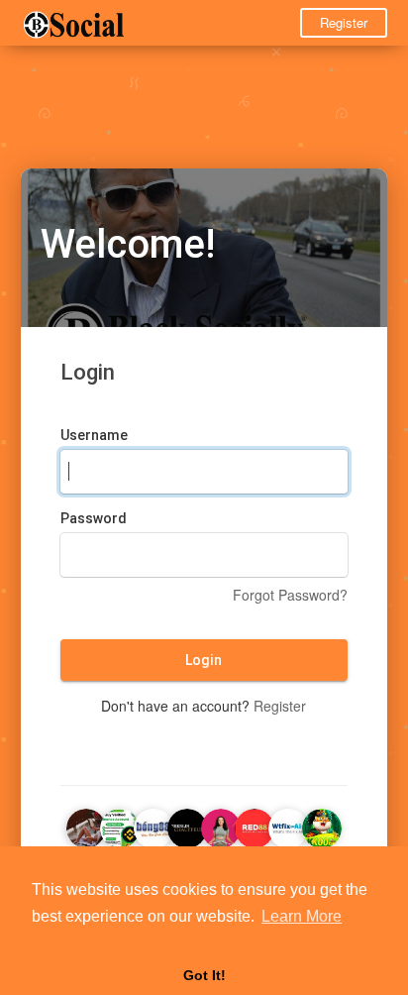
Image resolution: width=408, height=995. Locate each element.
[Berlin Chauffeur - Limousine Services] (187, 825)
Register (343, 22)
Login (203, 660)
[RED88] (254, 825)
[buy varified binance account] (120, 825)
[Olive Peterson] (86, 825)
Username (94, 435)
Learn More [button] (301, 916)
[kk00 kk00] (322, 825)
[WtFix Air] (288, 825)
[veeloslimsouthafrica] (221, 825)
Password (93, 518)
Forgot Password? (290, 595)
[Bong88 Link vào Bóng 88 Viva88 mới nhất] (153, 825)
